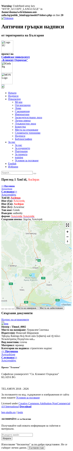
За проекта (21, 154)
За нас (18, 145)
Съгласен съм (36, 448)
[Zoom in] (67, 231)
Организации (23, 105)
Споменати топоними (27, 132)
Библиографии (23, 139)
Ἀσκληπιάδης (9, 193)
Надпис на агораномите (15, 319)
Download (25, 406)
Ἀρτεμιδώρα (8, 187)
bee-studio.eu (8, 412)
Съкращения (22, 111)
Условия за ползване (27, 160)
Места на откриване (26, 129)
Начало (12, 92)
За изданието (22, 148)
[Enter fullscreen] (67, 225)
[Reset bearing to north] (67, 241)
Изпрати (7, 438)
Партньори (21, 151)
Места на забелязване (51, 308)
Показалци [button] (14, 99)
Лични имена (23, 120)
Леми (18, 108)
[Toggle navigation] (2, 88)
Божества (20, 126)
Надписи (13, 95)
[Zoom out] (67, 236)
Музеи (18, 102)
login (20, 412)
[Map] (36, 263)
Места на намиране (26, 308)
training (19, 157)
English (12, 163)
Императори (22, 114)
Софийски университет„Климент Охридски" (15, 59)
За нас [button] (11, 142)
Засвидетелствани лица (28, 117)
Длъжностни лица (25, 123)
